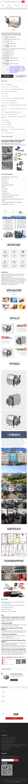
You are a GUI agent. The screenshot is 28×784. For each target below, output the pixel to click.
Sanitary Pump (14, 8)
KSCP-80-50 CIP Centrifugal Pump (17, 69)
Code (3, 713)
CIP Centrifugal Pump (16, 72)
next (26, 21)
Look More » (14, 680)
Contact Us (22, 76)
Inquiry (8, 76)
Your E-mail (3, 696)
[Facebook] (2, 762)
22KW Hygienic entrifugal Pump (17, 70)
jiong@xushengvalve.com (10, 741)
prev (2, 21)
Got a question (3, 701)
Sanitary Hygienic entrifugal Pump (17, 71)
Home (3, 5)
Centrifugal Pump (23, 8)
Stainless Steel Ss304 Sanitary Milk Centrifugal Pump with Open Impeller (16, 674)
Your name (3, 692)
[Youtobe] (4, 762)
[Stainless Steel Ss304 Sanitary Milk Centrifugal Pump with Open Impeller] (6, 677)
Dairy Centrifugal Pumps (15, 67)
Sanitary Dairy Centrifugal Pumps (17, 66)
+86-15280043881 (10, 739)
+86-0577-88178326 (11, 737)
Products (9, 5)
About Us (17, 5)
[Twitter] (6, 762)
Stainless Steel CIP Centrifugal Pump (17, 68)
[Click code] (15, 714)
